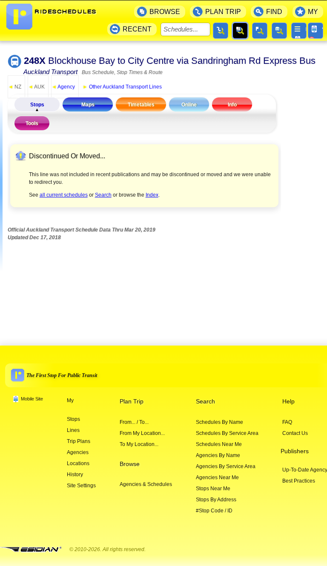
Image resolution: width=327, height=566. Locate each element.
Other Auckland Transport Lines (122, 87)
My (70, 400)
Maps (88, 105)
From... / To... (134, 422)
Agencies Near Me (217, 477)
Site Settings (81, 486)
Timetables (141, 105)
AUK (36, 87)
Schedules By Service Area (227, 433)
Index (152, 195)
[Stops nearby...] (259, 31)
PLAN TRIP (223, 11)
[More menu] (299, 31)
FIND (274, 11)
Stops (37, 105)
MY (313, 11)
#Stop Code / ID (214, 511)
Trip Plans (78, 441)
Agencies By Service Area (225, 466)
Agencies (78, 452)
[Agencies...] (279, 31)
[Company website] (34, 549)
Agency (63, 87)
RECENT (137, 29)
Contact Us (295, 433)
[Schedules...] (240, 31)
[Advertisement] (163, 278)
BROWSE (164, 11)
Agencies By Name (218, 455)
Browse (130, 464)
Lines (73, 430)
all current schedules (64, 195)
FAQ (287, 422)
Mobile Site (32, 398)
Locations (78, 463)
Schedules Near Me (219, 444)
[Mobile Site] (315, 31)
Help (288, 401)
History (75, 474)
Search (103, 195)
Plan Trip (131, 401)
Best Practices (298, 481)
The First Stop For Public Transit (61, 375)
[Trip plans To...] (220, 31)
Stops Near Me (213, 489)
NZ (14, 87)
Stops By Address (216, 500)
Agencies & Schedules (146, 484)
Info (232, 105)
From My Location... (142, 433)
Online (189, 105)
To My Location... (139, 444)
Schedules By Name (219, 422)
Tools (32, 123)
